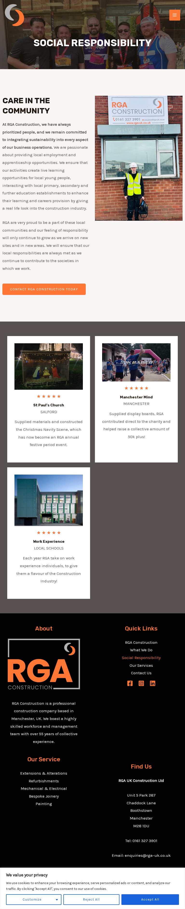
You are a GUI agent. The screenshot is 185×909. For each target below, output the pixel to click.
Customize (32, 899)
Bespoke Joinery (44, 796)
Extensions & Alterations (43, 773)
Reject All (91, 899)
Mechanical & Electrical (44, 788)
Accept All (150, 899)
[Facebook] (130, 683)
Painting (44, 803)
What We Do (141, 649)
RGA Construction (141, 642)
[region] (92, 888)
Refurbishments (44, 780)
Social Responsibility (141, 657)
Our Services (141, 665)
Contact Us (141, 672)
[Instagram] (141, 683)
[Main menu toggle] (174, 15)
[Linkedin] (153, 683)
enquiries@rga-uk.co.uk (148, 855)
